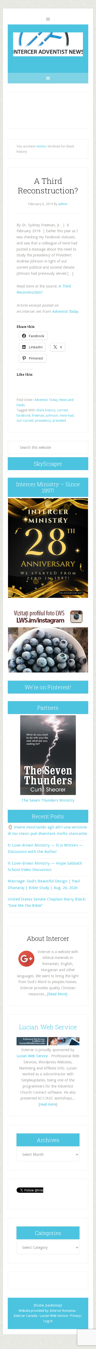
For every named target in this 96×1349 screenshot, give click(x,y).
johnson (52, 415)
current (62, 410)
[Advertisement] (48, 110)
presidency (43, 420)
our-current (25, 420)
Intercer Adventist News (48, 44)
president (59, 420)
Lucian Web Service (48, 1027)
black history (46, 410)
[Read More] (57, 994)
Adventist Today (65, 311)
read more (48, 1104)
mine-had (67, 415)
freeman (38, 415)
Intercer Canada (25, 1316)
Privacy (75, 1316)
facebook (23, 415)
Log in (48, 1321)
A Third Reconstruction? (48, 186)
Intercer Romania (62, 1311)
